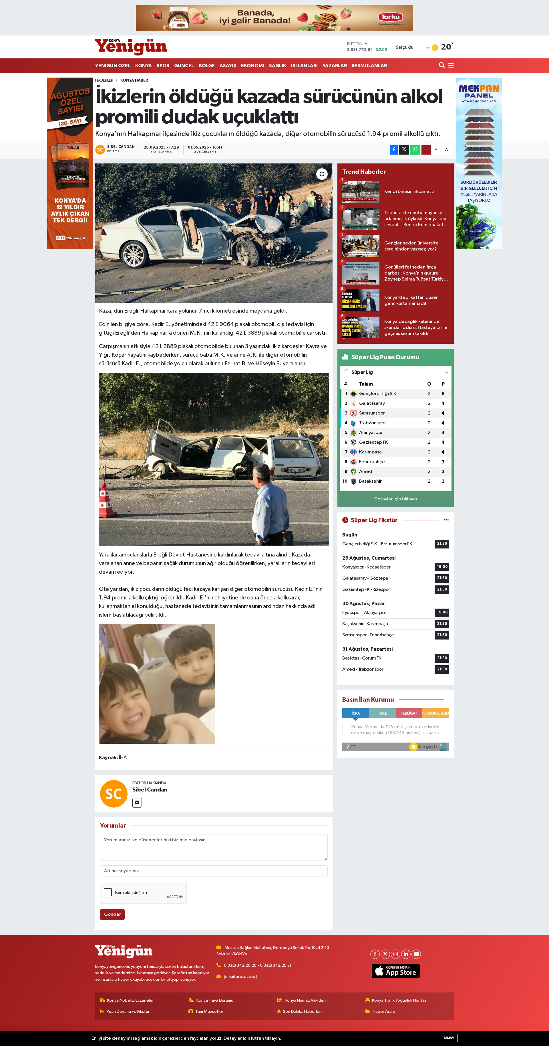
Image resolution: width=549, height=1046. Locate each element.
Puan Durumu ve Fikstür (128, 1011)
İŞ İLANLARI (304, 65)
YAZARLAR (335, 65)
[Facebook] (375, 954)
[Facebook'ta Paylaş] (394, 150)
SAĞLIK (277, 65)
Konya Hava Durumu (214, 1000)
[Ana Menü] (450, 66)
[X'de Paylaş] (404, 150)
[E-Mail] (137, 803)
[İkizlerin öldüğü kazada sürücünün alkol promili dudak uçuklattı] (214, 233)
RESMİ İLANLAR (369, 65)
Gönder (112, 914)
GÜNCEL (184, 65)
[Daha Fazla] (426, 150)
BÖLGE (207, 65)
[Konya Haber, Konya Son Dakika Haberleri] (131, 47)
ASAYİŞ (228, 65)
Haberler (104, 80)
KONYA (143, 65)
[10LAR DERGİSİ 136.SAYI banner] (70, 163)
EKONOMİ (252, 65)
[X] (385, 954)
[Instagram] (395, 954)
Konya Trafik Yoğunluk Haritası (399, 1000)
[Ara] (442, 66)
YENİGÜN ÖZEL (112, 65)
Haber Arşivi (384, 1011)
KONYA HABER (134, 80)
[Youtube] (416, 954)
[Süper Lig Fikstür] (446, 520)
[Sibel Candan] (114, 793)
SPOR (163, 65)
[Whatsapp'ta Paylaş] (415, 150)
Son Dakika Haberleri (302, 1011)
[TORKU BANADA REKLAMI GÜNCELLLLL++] (274, 17)
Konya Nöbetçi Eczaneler (130, 1000)
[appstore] (396, 971)
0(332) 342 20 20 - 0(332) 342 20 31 (257, 965)
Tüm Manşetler (209, 1011)
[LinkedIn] (406, 954)
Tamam (448, 1037)
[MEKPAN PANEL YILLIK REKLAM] (479, 163)
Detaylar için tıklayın (395, 499)
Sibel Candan (150, 790)
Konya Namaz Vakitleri (305, 1000)
